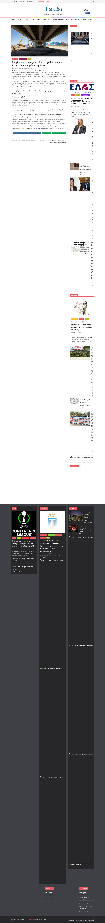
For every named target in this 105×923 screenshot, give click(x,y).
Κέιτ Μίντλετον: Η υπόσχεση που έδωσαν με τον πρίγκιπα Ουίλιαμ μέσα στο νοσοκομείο (23, 559)
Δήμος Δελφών (75, 318)
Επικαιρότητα (15, 58)
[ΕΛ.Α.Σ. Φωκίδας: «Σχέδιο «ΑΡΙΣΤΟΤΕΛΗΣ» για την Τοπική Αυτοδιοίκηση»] (82, 88)
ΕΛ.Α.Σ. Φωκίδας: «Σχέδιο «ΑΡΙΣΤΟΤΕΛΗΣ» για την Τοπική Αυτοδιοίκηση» (81, 101)
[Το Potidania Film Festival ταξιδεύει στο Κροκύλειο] (71, 459)
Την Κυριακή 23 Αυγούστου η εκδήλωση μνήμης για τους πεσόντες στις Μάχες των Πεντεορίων (82, 327)
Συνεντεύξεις (69, 19)
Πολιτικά (73, 95)
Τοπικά (27, 19)
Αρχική (13, 19)
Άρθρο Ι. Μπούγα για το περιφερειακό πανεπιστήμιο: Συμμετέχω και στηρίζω (92, 260)
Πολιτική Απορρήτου (50, 895)
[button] (29, 19)
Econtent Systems (32, 919)
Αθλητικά (46, 19)
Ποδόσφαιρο (32, 537)
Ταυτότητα (20, 19)
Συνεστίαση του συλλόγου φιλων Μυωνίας (24, 140)
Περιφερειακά (36, 19)
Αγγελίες (83, 19)
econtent (25, 68)
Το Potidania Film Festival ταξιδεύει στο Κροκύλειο (83, 458)
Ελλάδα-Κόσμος (25, 537)
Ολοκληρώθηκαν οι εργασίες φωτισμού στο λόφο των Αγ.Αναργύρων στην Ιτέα (88, 516)
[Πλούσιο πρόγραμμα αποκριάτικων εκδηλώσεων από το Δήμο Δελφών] (73, 530)
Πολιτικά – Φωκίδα (23, 58)
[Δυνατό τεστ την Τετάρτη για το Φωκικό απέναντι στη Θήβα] (75, 35)
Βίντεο (77, 19)
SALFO (34, 117)
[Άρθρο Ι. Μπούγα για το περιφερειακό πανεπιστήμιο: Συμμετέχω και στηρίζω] (80, 266)
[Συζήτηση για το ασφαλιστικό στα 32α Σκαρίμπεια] (80, 433)
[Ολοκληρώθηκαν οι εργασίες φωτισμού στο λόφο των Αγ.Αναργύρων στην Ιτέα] (76, 517)
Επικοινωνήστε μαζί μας (51, 898)
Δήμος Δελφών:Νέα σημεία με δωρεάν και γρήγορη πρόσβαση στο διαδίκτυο (53, 141)
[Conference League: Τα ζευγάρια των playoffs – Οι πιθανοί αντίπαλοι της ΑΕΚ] (24, 523)
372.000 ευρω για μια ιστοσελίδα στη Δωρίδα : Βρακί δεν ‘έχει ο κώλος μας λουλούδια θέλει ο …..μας (51, 544)
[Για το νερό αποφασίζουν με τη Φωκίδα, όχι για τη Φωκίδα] (80, 141)
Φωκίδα (53, 9)
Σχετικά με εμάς (48, 892)
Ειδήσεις (90, 19)
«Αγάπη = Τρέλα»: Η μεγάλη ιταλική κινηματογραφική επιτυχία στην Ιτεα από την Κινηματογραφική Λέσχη (86, 403)
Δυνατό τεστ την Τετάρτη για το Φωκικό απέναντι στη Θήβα (42, 2)
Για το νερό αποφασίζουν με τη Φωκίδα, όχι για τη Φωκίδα (92, 135)
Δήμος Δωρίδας (51, 535)
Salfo (30, 100)
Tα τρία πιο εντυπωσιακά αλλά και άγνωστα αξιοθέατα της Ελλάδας (80, 863)
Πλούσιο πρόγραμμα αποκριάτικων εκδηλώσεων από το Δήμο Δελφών (85, 529)
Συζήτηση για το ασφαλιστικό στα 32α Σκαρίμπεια (92, 426)
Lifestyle (14, 537)
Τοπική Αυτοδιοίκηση (58, 19)
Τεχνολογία (43, 537)
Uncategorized (44, 535)
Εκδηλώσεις (81, 318)
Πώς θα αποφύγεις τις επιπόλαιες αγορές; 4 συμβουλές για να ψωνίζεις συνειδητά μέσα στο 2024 (23, 568)
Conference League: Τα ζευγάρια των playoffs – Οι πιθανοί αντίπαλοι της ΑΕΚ (23, 543)
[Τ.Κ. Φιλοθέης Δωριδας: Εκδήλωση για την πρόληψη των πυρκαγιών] (80, 371)
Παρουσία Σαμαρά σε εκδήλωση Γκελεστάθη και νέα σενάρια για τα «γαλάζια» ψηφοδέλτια (92, 203)
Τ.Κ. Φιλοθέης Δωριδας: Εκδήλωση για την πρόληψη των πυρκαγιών (92, 365)
